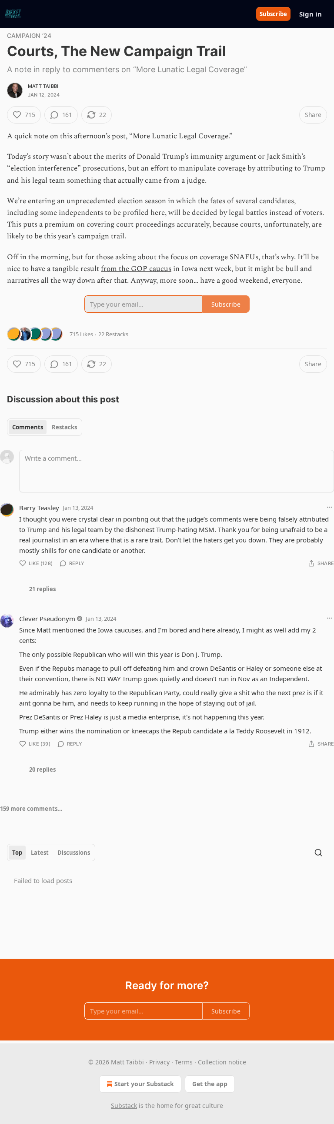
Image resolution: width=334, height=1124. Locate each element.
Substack (124, 1105)
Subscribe (273, 14)
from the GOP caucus (136, 268)
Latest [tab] (40, 852)
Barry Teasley (39, 507)
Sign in (310, 14)
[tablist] (44, 427)
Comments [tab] (27, 427)
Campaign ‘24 (29, 35)
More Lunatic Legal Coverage (180, 136)
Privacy (159, 1062)
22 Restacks (113, 334)
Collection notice (222, 1062)
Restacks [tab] (64, 427)
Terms (184, 1062)
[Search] (318, 852)
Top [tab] (17, 852)
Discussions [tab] (73, 852)
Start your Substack (144, 1084)
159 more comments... (31, 809)
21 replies (42, 589)
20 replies (42, 769)
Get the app (209, 1084)
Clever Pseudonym (47, 618)
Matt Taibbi (43, 86)
